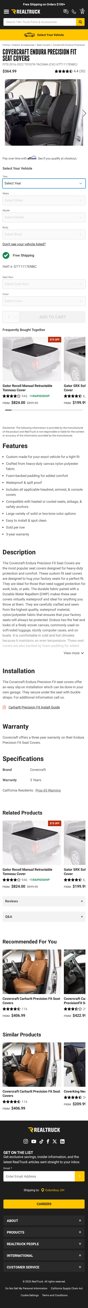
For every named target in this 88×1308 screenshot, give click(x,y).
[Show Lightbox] (44, 112)
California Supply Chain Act (67, 1288)
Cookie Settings (30, 1295)
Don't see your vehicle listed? (24, 244)
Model (6, 210)
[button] (44, 1220)
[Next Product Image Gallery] (84, 113)
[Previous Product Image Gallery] (4, 113)
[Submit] (80, 1176)
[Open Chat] (65, 11)
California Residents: (32, 790)
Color (6, 294)
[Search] (80, 22)
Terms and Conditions (54, 1295)
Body (5, 227)
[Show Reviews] (70, 71)
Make (6, 193)
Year (5, 176)
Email (7, 1168)
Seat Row (8, 277)
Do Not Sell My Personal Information (26, 1288)
